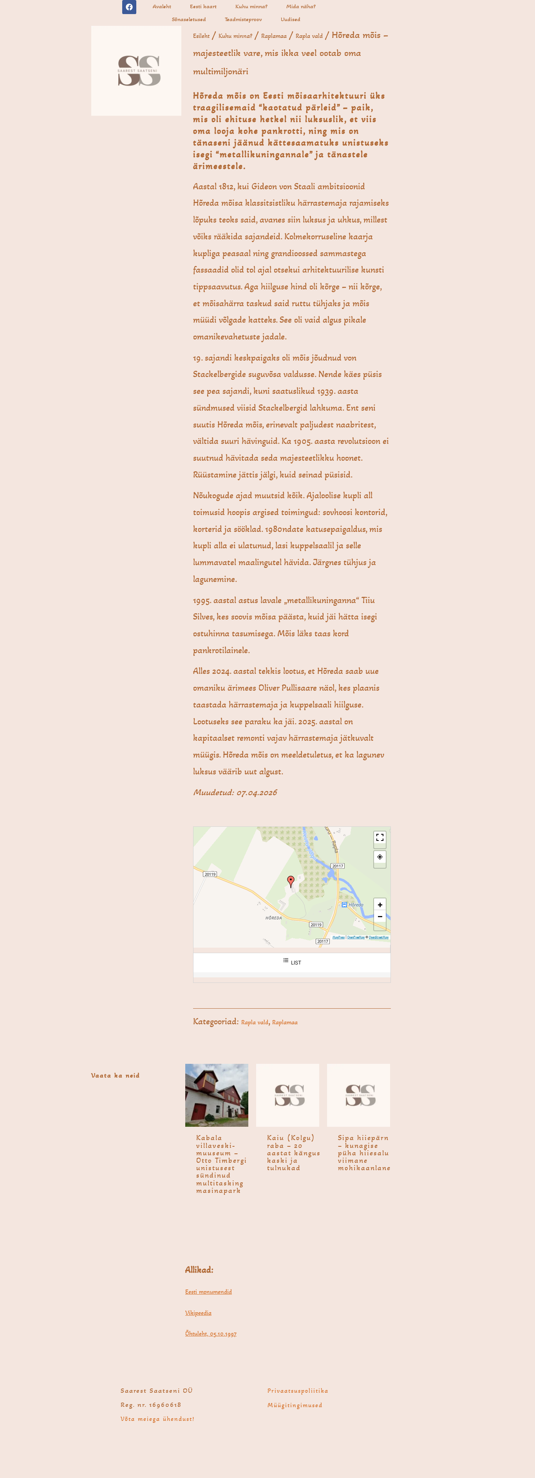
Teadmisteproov (243, 19)
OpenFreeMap (356, 937)
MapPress (339, 937)
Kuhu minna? (251, 6)
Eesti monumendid (208, 1291)
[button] (291, 882)
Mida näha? (301, 6)
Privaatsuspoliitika (298, 1390)
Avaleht (162, 6)
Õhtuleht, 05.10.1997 (211, 1333)
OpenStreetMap (379, 937)
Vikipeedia (198, 1312)
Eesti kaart (203, 6)
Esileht (201, 36)
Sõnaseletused (189, 19)
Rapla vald (309, 36)
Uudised (290, 19)
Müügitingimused (295, 1405)
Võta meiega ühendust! (158, 1418)
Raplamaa (274, 36)
